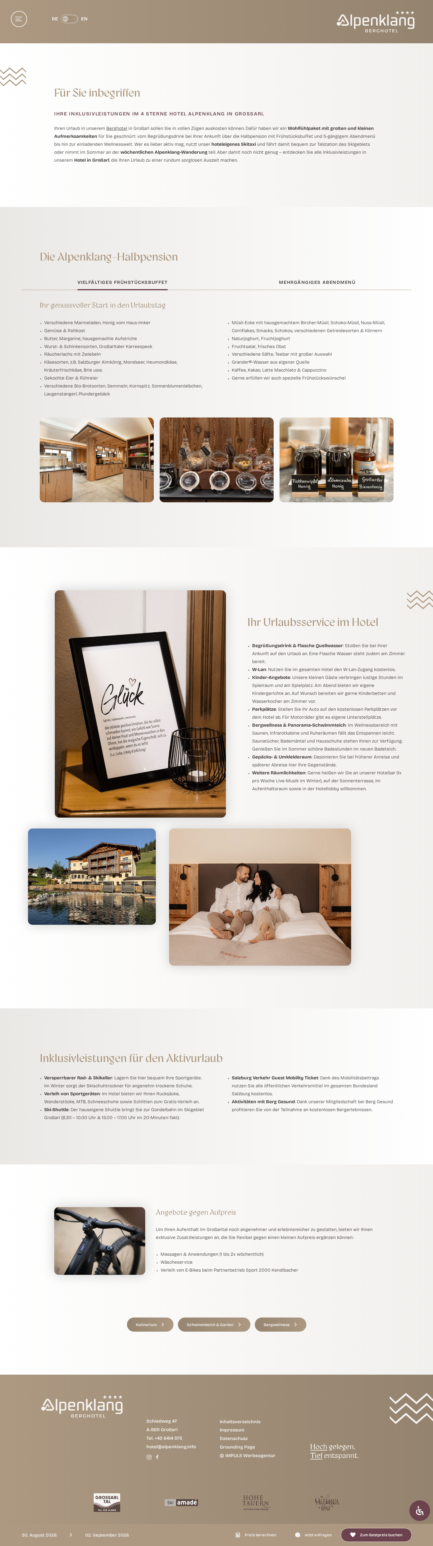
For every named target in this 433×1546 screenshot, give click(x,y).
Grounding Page (237, 1446)
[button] (150, 1325)
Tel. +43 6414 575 (164, 1437)
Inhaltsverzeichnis (240, 1421)
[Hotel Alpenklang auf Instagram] (149, 1457)
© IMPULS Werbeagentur (247, 1455)
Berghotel (116, 128)
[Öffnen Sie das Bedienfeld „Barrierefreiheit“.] (419, 1510)
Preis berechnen (260, 1535)
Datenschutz (234, 1438)
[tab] (122, 284)
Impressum (232, 1429)
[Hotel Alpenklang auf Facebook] (157, 1457)
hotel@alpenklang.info (171, 1446)
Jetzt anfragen (318, 1535)
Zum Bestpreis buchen (381, 1535)
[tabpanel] (216, 397)
